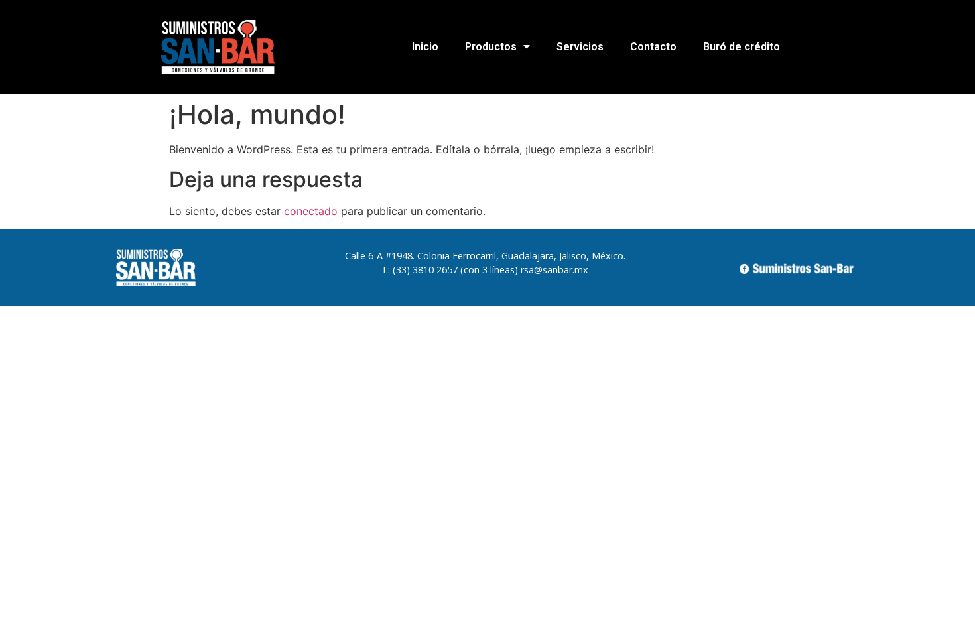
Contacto (653, 46)
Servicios (580, 46)
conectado (311, 211)
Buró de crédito (741, 46)
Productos (491, 46)
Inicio (425, 46)
